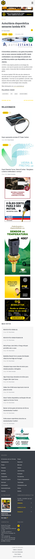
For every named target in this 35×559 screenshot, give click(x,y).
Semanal (20, 503)
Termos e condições (17, 549)
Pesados (3, 468)
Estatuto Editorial (17, 556)
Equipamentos (5, 462)
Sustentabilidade (5, 488)
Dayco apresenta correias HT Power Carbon (15, 137)
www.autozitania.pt (19, 86)
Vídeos (19, 468)
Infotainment (4, 485)
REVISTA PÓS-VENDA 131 (10, 330)
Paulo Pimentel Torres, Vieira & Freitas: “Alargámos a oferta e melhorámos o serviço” (17, 170)
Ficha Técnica (17, 554)
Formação (20, 473)
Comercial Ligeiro (6, 479)
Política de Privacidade (17, 552)
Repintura (20, 462)
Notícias (5, 34)
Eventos (3, 491)
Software (3, 473)
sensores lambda (23, 93)
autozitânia (5, 93)
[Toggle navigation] (32, 2)
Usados (19, 491)
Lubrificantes (21, 470)
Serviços (3, 482)
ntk (11, 93)
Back (4, 19)
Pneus (3, 465)
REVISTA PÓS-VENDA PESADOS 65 (13, 338)
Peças (10, 34)
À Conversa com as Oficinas (8, 459)
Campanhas (4, 476)
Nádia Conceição (11, 174)
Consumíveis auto (22, 485)
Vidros (19, 488)
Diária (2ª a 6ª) (22, 507)
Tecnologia (20, 482)
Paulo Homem (6, 30)
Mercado (5, 112)
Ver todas (3, 518)
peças (16, 93)
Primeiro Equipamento (23, 479)
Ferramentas (21, 476)
